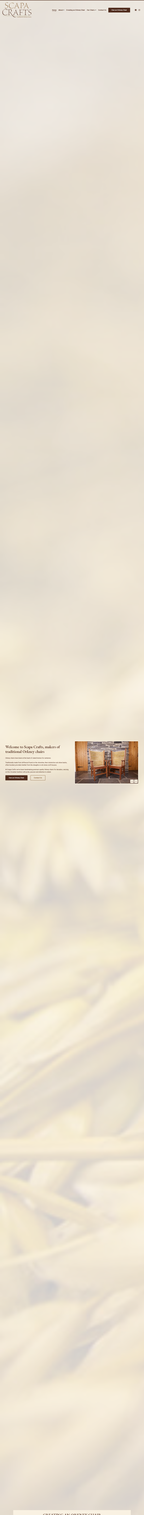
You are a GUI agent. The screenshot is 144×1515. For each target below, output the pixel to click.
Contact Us (102, 10)
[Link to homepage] (16, 10)
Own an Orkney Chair (119, 10)
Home (54, 10)
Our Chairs (91, 10)
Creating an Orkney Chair (75, 10)
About (60, 10)
